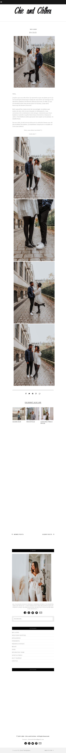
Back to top (49, 750)
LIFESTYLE (15, 661)
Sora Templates (25, 750)
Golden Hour (17, 422)
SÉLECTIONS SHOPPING (19, 635)
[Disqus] (33, 455)
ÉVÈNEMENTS (16, 641)
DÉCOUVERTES (16, 638)
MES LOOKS (33, 29)
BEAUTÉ (14, 646)
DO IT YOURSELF (17, 658)
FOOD (14, 649)
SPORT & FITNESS (17, 655)
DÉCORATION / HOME (18, 652)
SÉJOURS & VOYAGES (18, 644)
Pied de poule (31, 422)
